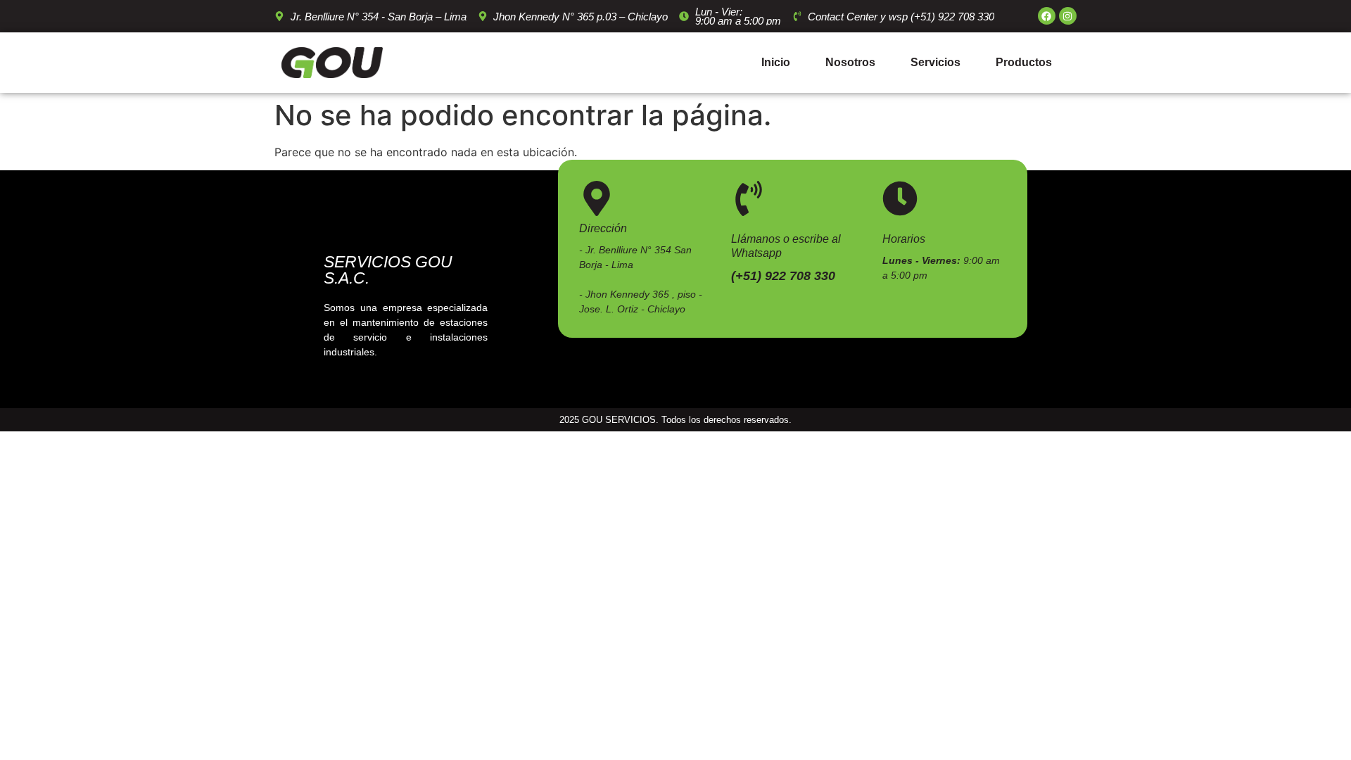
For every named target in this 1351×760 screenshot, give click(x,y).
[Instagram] (1068, 16)
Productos (1024, 62)
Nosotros (850, 62)
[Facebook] (1046, 16)
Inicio (775, 62)
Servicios (935, 62)
